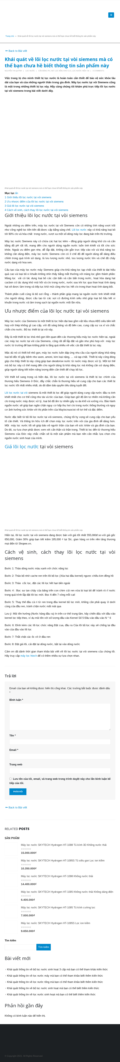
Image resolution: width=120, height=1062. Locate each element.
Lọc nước (30, 71)
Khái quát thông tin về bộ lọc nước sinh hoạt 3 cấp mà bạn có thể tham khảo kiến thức (57, 969)
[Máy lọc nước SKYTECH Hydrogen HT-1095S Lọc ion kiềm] (11, 927)
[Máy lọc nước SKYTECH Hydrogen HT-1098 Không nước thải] (11, 880)
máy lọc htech (28, 655)
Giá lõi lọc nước (22, 446)
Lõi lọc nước (79, 229)
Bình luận (16, 699)
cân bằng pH (44, 71)
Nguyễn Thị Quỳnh (13, 71)
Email (13, 749)
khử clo (67, 71)
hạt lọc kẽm (56, 71)
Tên (12, 735)
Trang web (15, 764)
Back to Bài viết (17, 50)
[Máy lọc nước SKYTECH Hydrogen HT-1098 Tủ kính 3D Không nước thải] (11, 848)
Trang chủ (9, 36)
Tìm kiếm (10, 940)
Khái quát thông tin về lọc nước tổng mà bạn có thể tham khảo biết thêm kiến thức (55, 981)
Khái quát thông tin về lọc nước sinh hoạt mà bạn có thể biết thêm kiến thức (51, 994)
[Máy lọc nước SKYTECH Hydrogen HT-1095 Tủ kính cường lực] (11, 911)
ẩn (16, 193)
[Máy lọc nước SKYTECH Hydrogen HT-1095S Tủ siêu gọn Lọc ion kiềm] (11, 864)
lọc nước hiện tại (80, 71)
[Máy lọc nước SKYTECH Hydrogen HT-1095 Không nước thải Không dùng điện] (11, 895)
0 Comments (98, 71)
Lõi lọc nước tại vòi (16, 392)
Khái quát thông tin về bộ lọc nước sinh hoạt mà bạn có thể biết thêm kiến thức (53, 988)
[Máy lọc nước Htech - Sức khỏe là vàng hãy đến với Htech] (13, 15)
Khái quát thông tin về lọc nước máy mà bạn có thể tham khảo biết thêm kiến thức (55, 975)
